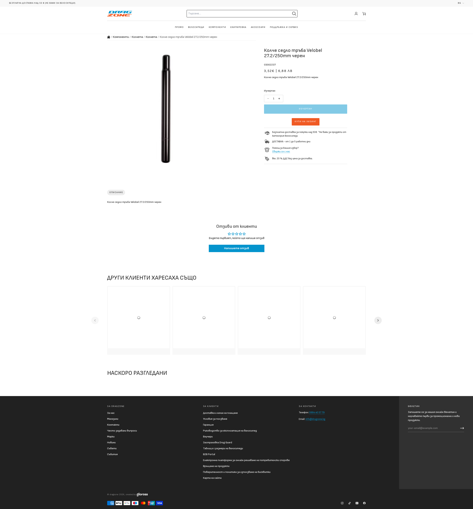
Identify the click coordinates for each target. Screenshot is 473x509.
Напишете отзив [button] (236, 248)
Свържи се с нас (281, 151)
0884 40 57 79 (317, 412)
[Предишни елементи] (95, 320)
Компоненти (121, 37)
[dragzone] (119, 14)
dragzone (114, 494)
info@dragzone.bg (315, 419)
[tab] (116, 192)
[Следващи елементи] (378, 320)
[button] (461, 3)
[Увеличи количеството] (279, 98)
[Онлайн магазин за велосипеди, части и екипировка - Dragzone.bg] (108, 37)
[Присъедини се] (461, 428)
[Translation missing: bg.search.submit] (294, 14)
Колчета (137, 37)
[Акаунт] (356, 14)
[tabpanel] (236, 203)
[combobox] (232, 13)
